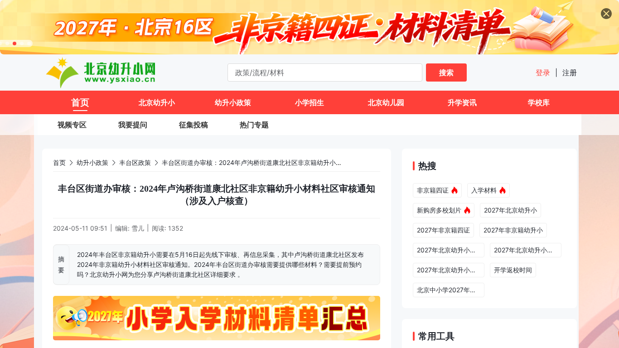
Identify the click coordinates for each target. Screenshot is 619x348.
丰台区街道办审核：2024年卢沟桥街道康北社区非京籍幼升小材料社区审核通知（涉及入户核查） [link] (299, 162)
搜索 (446, 72)
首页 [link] (59, 162)
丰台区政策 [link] (135, 162)
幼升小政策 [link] (92, 162)
